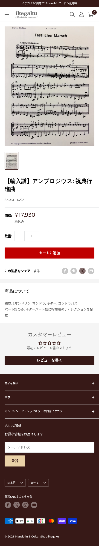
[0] (90, 14)
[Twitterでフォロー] (16, 505)
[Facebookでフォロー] (8, 505)
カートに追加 (49, 253)
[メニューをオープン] (7, 14)
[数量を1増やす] (44, 236)
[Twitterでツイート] (82, 271)
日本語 (11, 482)
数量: (8, 236)
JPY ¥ (34, 482)
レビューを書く (49, 360)
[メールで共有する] (91, 271)
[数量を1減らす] (19, 236)
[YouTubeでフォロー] (34, 505)
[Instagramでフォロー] (25, 505)
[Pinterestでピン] (73, 271)
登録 (15, 461)
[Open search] (72, 14)
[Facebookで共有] (65, 271)
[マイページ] (81, 14)
